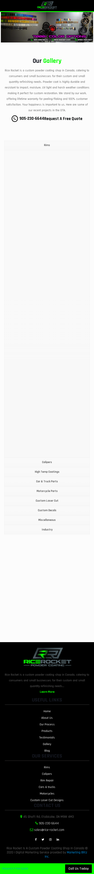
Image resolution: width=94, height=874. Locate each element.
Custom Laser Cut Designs (47, 800)
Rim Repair (47, 780)
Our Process (47, 724)
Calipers (47, 774)
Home (47, 711)
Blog (47, 751)
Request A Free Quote (63, 119)
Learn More (47, 692)
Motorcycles (47, 794)
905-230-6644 (31, 118)
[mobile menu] (88, 6)
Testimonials (47, 738)
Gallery (47, 744)
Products (47, 731)
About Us (47, 718)
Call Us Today (78, 868)
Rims (47, 767)
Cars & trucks (47, 787)
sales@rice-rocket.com (49, 830)
